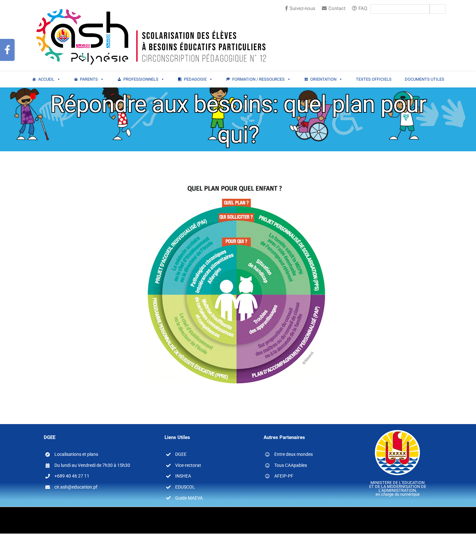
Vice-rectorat (188, 465)
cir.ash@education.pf (75, 487)
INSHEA (183, 476)
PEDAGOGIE (195, 79)
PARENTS (89, 79)
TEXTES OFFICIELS (373, 79)
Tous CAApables (290, 465)
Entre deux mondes (293, 454)
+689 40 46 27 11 (71, 476)
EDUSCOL (185, 487)
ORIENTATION (323, 79)
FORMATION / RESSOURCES (258, 79)
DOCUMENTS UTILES (424, 79)
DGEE (181, 454)
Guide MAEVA (189, 498)
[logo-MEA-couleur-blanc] (397, 430)
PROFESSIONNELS (140, 79)
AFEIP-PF (283, 476)
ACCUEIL (46, 79)
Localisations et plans (76, 454)
